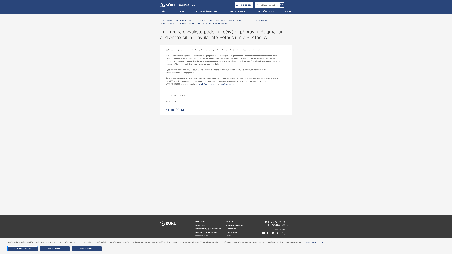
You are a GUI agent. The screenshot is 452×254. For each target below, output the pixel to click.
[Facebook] (268, 233)
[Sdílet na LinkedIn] (172, 110)
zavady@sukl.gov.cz (206, 84)
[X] (283, 233)
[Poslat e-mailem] (182, 110)
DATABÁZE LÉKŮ (245, 5)
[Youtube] (263, 233)
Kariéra (229, 236)
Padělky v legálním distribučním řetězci (178, 24)
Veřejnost (180, 11)
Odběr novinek (231, 232)
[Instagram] (273, 233)
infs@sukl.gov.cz (227, 84)
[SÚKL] (168, 230)
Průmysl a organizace (237, 11)
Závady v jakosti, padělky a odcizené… (221, 21)
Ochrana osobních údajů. (312, 242)
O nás (162, 11)
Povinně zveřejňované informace (208, 229)
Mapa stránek (231, 229)
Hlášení (288, 11)
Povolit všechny (86, 249)
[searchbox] (269, 5)
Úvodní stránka (166, 21)
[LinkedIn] (278, 233)
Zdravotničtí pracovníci (206, 11)
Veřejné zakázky (201, 236)
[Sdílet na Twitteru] (177, 110)
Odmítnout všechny (22, 249)
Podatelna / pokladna (234, 225)
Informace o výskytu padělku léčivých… (213, 24)
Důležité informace (266, 11)
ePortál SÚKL (200, 225)
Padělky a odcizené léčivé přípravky (253, 21)
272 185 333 (279, 222)
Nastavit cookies (55, 249)
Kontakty (229, 222)
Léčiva (200, 21)
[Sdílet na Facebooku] (167, 110)
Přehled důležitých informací (206, 232)
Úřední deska (200, 222)
